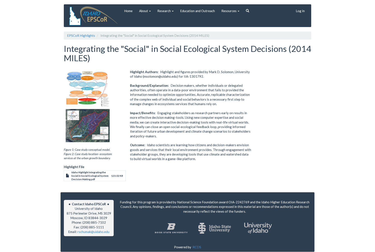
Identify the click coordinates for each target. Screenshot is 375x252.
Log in (300, 11)
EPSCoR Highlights (81, 35)
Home (128, 11)
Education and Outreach (197, 11)
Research (164, 11)
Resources (229, 11)
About (144, 11)
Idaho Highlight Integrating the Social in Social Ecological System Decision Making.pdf (90, 176)
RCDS (196, 247)
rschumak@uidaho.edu (93, 232)
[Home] (94, 16)
